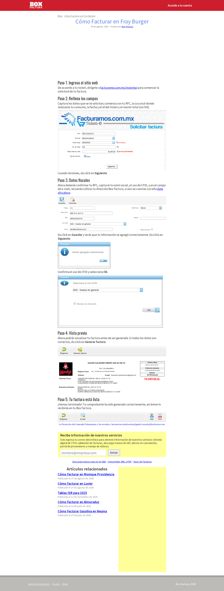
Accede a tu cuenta (180, 5)
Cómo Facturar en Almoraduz (78, 502)
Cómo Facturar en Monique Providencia (86, 474)
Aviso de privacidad (38, 584)
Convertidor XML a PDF (120, 461)
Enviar (114, 452)
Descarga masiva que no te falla (89, 461)
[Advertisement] (112, 54)
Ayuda (55, 584)
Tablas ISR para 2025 (72, 493)
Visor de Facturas (143, 461)
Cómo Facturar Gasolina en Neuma (82, 511)
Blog (60, 16)
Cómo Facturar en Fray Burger (80, 16)
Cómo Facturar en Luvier (75, 484)
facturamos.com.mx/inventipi (118, 88)
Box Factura (127, 26)
